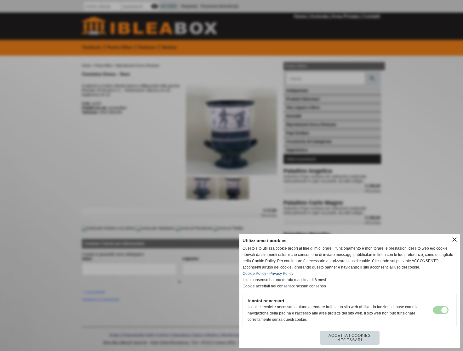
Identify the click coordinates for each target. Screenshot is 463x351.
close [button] (454, 239)
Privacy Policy (281, 273)
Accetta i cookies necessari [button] (350, 337)
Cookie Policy (254, 273)
